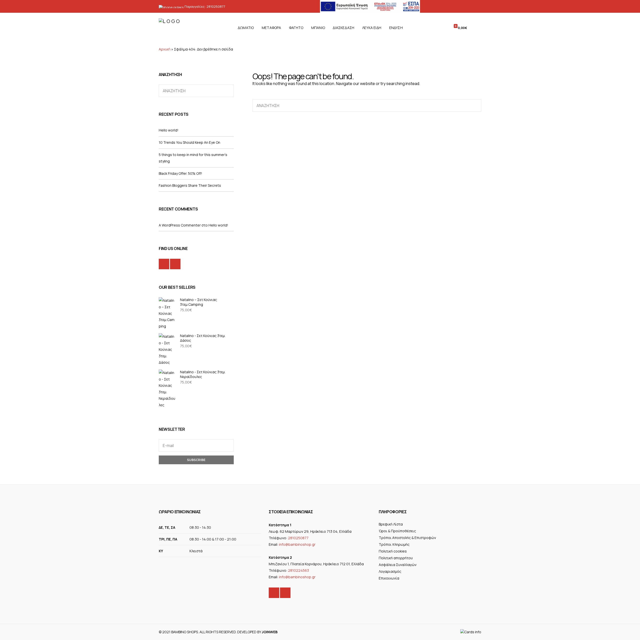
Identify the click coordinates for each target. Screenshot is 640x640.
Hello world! (168, 130)
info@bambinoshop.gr (297, 544)
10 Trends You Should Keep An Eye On (189, 142)
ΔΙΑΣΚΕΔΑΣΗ (343, 27)
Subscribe (196, 460)
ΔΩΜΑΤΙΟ (246, 27)
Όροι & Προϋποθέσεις (397, 530)
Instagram (175, 264)
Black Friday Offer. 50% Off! (180, 173)
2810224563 (298, 570)
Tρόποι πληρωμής (394, 544)
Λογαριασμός (390, 571)
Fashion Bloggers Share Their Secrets (190, 185)
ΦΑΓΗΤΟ (296, 27)
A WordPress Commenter (180, 225)
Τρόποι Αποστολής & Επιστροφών (407, 537)
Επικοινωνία (389, 578)
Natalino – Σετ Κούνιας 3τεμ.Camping (198, 302)
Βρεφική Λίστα (391, 524)
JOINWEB (270, 632)
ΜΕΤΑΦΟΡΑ (271, 27)
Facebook (164, 264)
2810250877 (215, 6)
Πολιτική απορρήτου (396, 558)
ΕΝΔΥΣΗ (396, 27)
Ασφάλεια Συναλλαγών (397, 564)
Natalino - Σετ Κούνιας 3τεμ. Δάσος (203, 338)
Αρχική (164, 49)
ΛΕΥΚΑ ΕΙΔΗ (371, 27)
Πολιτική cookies (393, 551)
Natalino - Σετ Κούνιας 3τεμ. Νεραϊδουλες (203, 374)
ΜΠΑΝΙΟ (318, 27)
